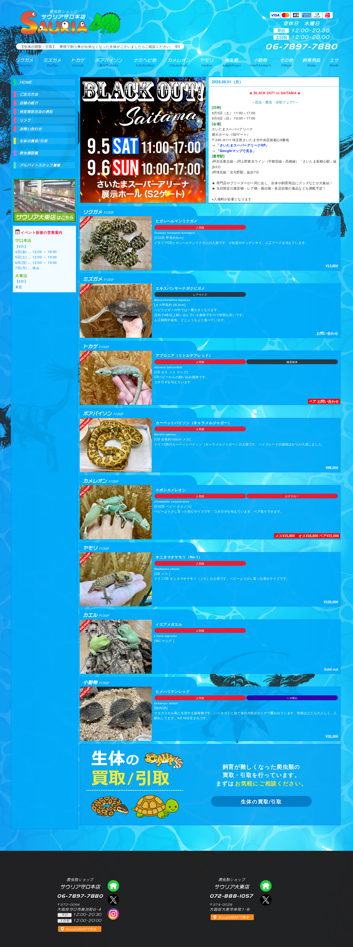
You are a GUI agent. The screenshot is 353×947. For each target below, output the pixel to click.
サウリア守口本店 (63, 14)
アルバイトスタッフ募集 (40, 165)
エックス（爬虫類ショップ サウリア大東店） (266, 900)
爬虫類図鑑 (29, 153)
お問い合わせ (31, 129)
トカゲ (78, 62)
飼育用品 (311, 62)
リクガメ (24, 62)
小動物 (260, 62)
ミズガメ (52, 62)
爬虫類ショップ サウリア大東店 (44, 196)
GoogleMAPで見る (81, 929)
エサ (334, 62)
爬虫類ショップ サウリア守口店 (113, 886)
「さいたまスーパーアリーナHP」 (242, 145)
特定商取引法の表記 (36, 111)
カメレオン (178, 62)
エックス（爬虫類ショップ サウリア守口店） (113, 900)
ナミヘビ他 (145, 62)
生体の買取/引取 (261, 801)
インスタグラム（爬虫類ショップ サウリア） (113, 914)
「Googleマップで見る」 (236, 150)
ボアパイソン (108, 62)
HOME (26, 82)
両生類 (231, 62)
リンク (25, 120)
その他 (286, 62)
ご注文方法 (29, 94)
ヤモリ (206, 62)
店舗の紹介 (29, 103)
